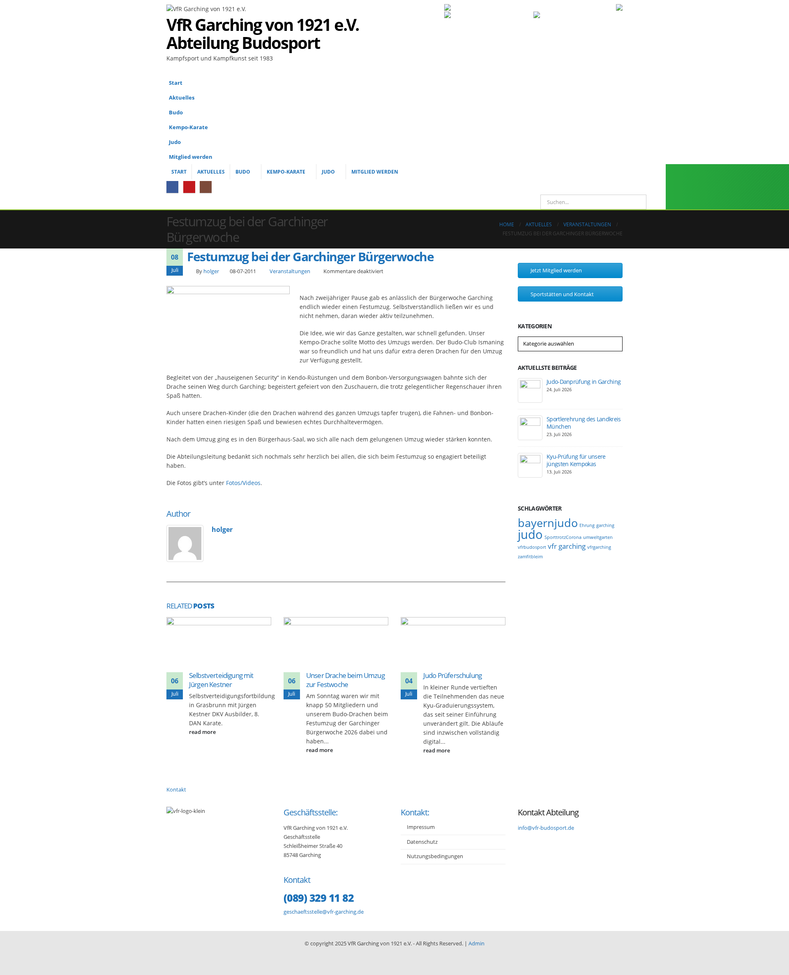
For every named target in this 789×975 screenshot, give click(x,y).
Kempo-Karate (188, 127)
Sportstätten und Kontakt (561, 294)
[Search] (634, 202)
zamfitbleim (530, 556)
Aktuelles (181, 97)
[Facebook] (172, 187)
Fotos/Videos (243, 483)
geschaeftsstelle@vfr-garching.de (324, 911)
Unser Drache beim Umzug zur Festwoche (345, 680)
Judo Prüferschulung (452, 675)
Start (175, 82)
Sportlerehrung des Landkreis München (584, 422)
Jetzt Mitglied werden (555, 270)
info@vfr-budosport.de (546, 827)
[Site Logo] (475, 42)
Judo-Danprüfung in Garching (584, 381)
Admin (476, 943)
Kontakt (176, 789)
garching (605, 525)
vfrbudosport (532, 547)
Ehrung (587, 525)
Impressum (421, 827)
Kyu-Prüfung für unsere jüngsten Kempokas (576, 460)
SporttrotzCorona (562, 537)
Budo (176, 112)
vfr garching (567, 546)
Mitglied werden (190, 156)
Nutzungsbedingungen (435, 856)
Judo (175, 142)
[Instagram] (206, 187)
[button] (614, 124)
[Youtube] (189, 187)
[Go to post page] (218, 643)
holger (211, 271)
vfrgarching (599, 547)
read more (203, 732)
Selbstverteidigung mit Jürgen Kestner (221, 680)
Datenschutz (422, 841)
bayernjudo (548, 522)
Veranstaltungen (290, 271)
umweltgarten (598, 537)
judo (530, 534)
